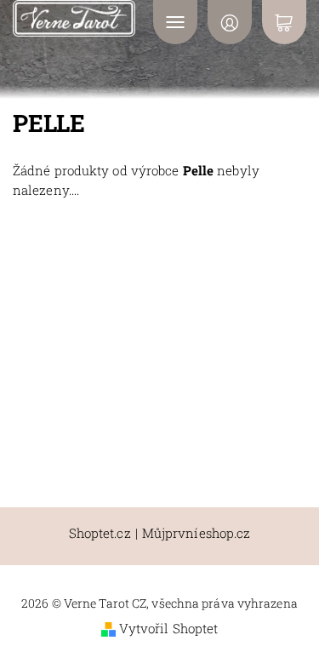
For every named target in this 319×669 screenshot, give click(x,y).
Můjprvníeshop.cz (196, 533)
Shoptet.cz (100, 533)
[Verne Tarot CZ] (74, 18)
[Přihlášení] (230, 22)
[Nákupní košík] (284, 22)
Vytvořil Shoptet (169, 628)
